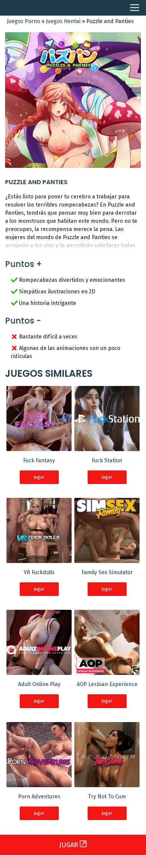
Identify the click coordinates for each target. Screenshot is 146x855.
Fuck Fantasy (39, 460)
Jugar (39, 477)
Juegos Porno (23, 21)
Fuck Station (107, 460)
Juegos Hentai (63, 21)
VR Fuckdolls (39, 572)
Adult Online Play (39, 684)
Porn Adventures (39, 796)
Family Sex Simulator (107, 572)
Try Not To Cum (107, 796)
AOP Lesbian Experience (107, 684)
